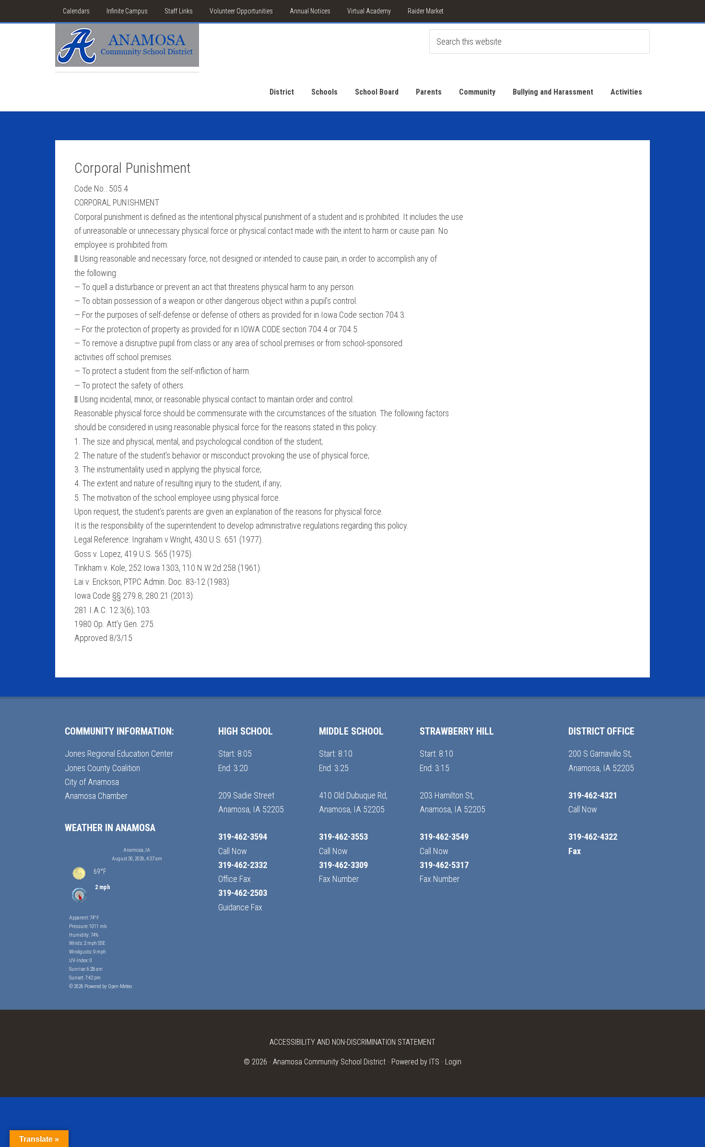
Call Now (232, 851)
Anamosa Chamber (96, 796)
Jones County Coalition (102, 768)
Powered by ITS (415, 1061)
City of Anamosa (92, 782)
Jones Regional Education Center (119, 754)
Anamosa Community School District (329, 1061)
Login (453, 1061)
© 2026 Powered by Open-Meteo (100, 986)
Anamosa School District (127, 48)
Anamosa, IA (136, 850)
